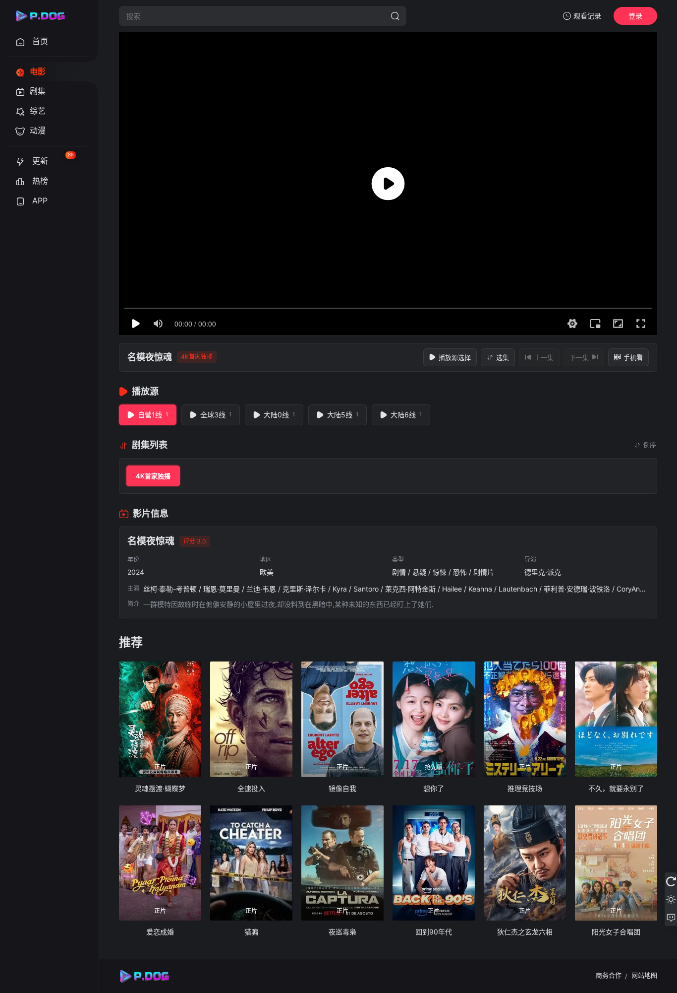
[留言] (671, 917)
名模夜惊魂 (149, 357)
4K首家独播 (153, 476)
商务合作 (608, 975)
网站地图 (644, 975)
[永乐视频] (44, 16)
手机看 (633, 357)
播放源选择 (455, 357)
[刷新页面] (671, 881)
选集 (502, 357)
